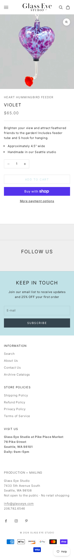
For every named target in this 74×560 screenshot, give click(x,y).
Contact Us (12, 367)
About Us (11, 360)
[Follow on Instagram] (16, 521)
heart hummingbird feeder (28, 97)
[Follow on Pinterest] (26, 521)
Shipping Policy (16, 395)
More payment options (37, 201)
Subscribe (37, 323)
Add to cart (37, 179)
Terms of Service (17, 416)
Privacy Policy (15, 409)
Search (9, 354)
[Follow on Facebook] (6, 521)
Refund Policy (14, 402)
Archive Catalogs (17, 374)
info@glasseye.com (19, 503)
